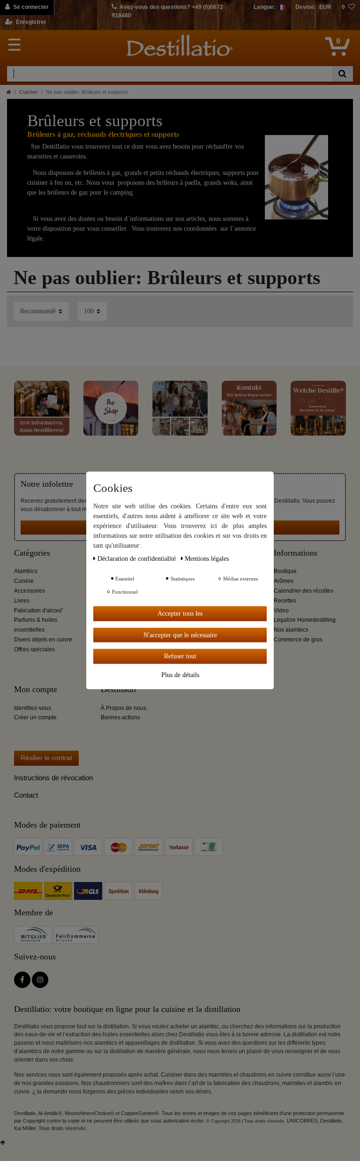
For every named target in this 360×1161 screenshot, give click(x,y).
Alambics (26, 571)
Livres (22, 600)
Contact (26, 795)
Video (281, 610)
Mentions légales (207, 558)
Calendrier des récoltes (303, 591)
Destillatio (118, 689)
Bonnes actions (120, 717)
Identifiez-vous (32, 708)
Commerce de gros (298, 639)
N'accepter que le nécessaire (180, 634)
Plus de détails (180, 674)
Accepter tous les (180, 613)
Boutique (285, 571)
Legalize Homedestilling (305, 620)
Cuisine (24, 581)
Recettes (285, 600)
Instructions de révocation (53, 778)
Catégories (32, 553)
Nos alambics (291, 629)
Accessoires (29, 591)
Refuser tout (180, 656)
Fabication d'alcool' (38, 610)
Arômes (283, 581)
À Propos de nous (123, 708)
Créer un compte (35, 717)
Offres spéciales (34, 649)
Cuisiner (28, 92)
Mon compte (35, 689)
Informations (295, 553)
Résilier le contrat (46, 757)
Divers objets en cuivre (43, 639)
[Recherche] (342, 74)
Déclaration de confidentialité (138, 558)
